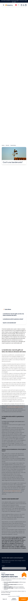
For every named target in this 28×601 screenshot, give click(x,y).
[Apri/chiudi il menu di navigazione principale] (3, 5)
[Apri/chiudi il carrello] (26, 5)
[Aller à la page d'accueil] (10, 5)
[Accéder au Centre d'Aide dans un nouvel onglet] (21, 5)
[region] (14, 1)
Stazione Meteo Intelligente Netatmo (15, 407)
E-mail (3, 565)
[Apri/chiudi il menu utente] (23, 5)
